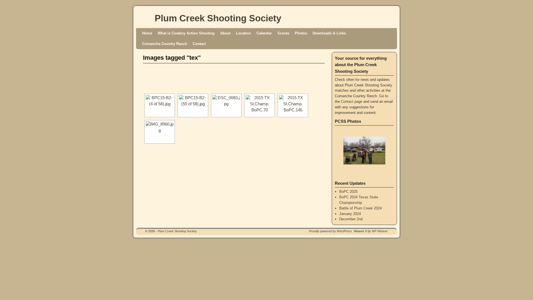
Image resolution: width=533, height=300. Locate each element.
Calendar (264, 33)
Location (243, 33)
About (225, 33)
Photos (301, 33)
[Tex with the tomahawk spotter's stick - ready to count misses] (226, 105)
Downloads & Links (329, 33)
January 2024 (350, 214)
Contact (199, 44)
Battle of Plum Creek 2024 (360, 208)
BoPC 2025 (348, 191)
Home (147, 33)
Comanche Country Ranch (164, 44)
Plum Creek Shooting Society (218, 18)
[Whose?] (160, 105)
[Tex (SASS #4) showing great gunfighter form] (259, 105)
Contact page (351, 101)
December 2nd (351, 219)
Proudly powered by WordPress (330, 231)
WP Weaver (380, 231)
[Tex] (193, 105)
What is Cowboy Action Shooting (186, 33)
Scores (283, 33)
